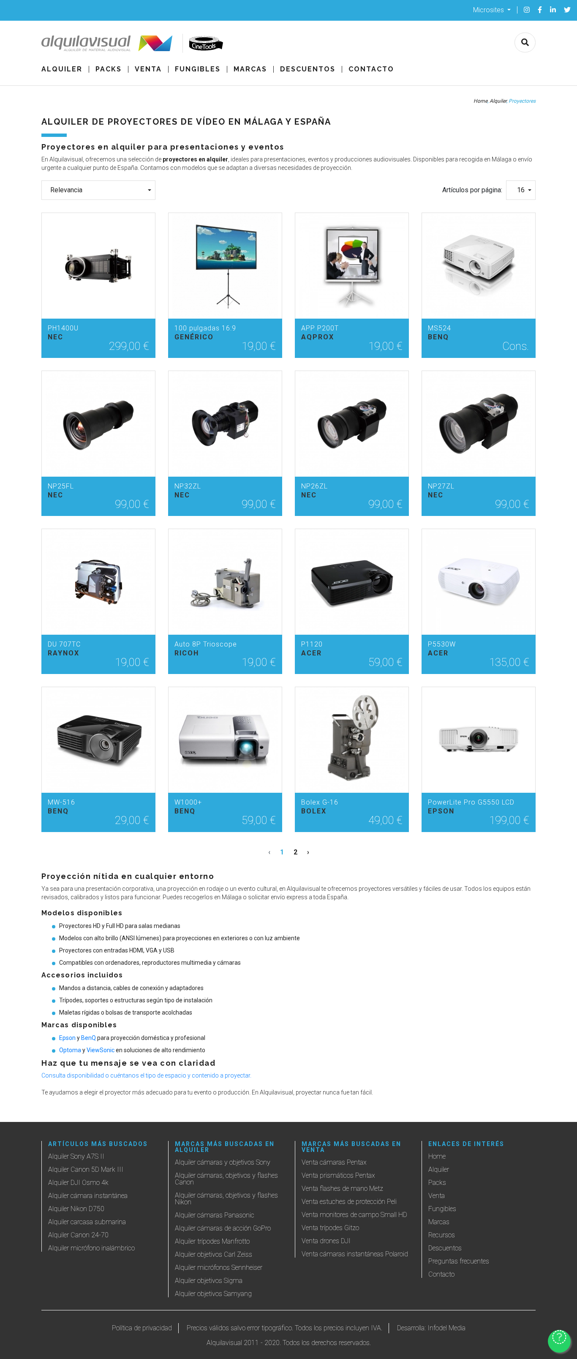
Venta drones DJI (326, 1241)
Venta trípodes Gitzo (330, 1228)
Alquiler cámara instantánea (88, 1196)
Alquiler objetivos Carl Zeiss (213, 1254)
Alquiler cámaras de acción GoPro (223, 1228)
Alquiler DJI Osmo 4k (78, 1183)
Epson (67, 1037)
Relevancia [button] (66, 190)
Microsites (489, 9)
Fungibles (197, 69)
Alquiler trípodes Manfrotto (212, 1241)
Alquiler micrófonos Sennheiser (218, 1267)
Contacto (371, 69)
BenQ (88, 1037)
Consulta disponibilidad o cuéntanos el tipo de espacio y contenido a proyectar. (146, 1075)
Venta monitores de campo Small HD (354, 1215)
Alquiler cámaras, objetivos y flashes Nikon (226, 1198)
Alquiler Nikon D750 (76, 1209)
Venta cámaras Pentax (334, 1162)
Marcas (250, 69)
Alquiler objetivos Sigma (208, 1281)
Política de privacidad (142, 1328)
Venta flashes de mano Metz (342, 1188)
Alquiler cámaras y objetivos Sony (222, 1162)
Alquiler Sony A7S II (76, 1156)
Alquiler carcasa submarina (87, 1222)
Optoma (70, 1050)
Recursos (441, 1235)
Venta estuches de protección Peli (349, 1202)
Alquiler (61, 69)
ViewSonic (100, 1050)
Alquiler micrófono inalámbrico (91, 1248)
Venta (148, 69)
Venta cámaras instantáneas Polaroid (355, 1254)
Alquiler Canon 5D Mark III (85, 1169)
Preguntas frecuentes (458, 1261)
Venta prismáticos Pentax (338, 1175)
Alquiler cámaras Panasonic (214, 1215)
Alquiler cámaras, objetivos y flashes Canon (226, 1178)
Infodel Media (446, 1328)
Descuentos (307, 69)
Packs (108, 69)
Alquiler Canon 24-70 (78, 1235)
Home (480, 101)
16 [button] (521, 190)
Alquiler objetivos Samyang (213, 1294)
